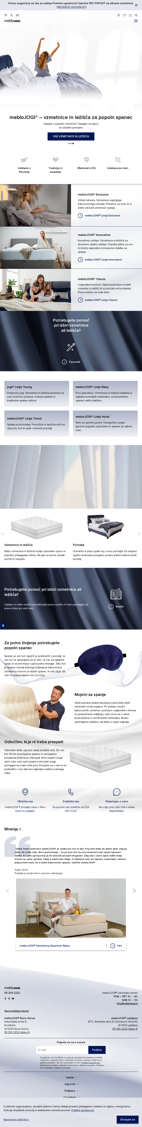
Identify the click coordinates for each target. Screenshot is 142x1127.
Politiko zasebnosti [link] (90, 1062)
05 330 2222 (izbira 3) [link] (125, 1028)
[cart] (130, 15)
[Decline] (137, 1102)
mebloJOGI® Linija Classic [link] (71, 290)
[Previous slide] (2, 535)
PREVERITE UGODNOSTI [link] (71, 7)
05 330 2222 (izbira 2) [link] (17, 1032)
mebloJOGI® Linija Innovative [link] (71, 248)
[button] (69, 143)
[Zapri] (136, 5)
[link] (71, 136)
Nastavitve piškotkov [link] (16, 1119)
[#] (136, 21)
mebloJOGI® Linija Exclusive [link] (71, 205)
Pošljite (97, 1050)
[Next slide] (139, 535)
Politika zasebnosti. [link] (83, 1110)
